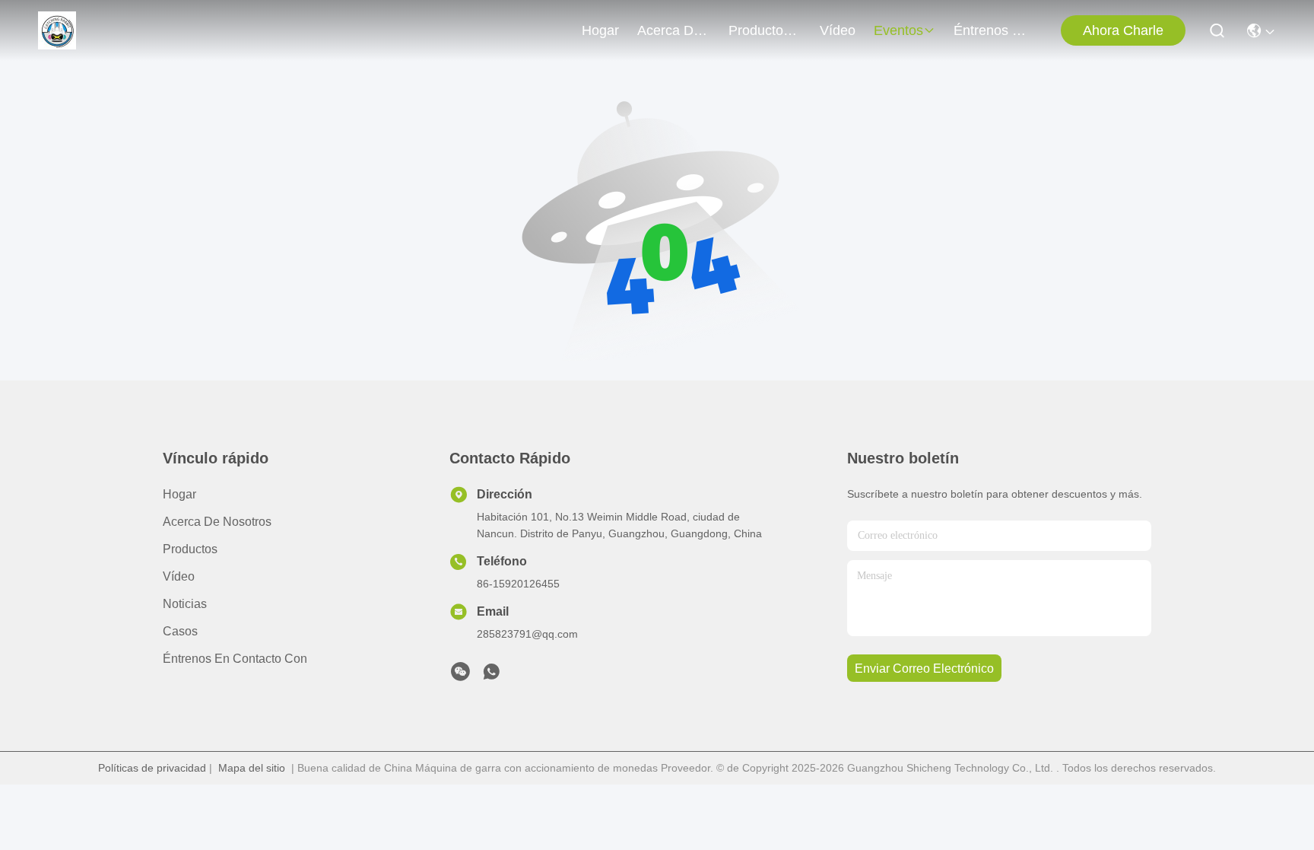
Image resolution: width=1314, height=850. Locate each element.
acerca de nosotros (673, 30)
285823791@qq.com (527, 634)
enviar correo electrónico (924, 668)
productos (759, 30)
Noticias (185, 603)
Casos (180, 631)
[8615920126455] (491, 676)
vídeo (837, 30)
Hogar (600, 30)
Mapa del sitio (251, 768)
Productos (190, 549)
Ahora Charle (1123, 30)
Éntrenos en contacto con (990, 30)
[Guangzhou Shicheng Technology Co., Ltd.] (57, 30)
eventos (898, 30)
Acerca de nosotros (217, 521)
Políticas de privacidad (152, 768)
